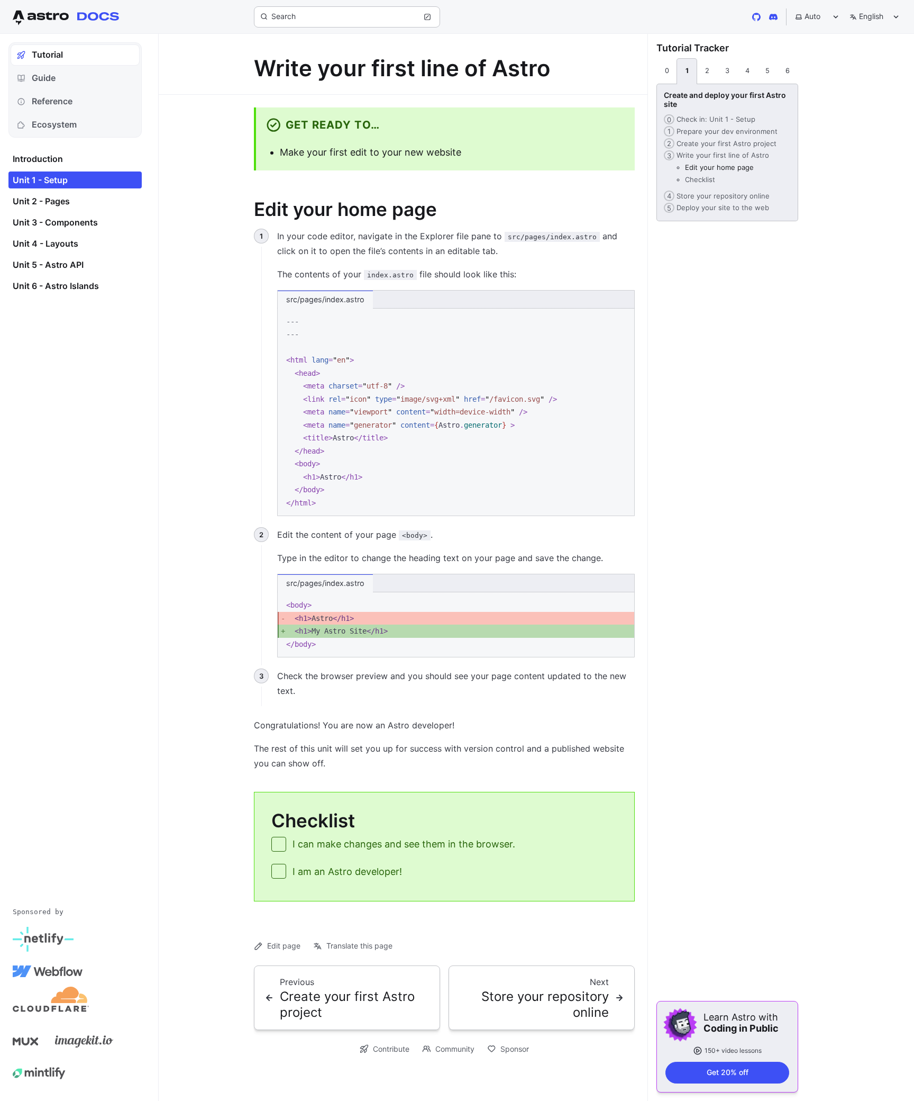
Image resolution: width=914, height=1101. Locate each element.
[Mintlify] (39, 1073)
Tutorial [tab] (47, 54)
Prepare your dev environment (721, 131)
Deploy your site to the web (716, 207)
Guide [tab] (44, 78)
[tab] (667, 71)
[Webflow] (48, 971)
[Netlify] (43, 939)
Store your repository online (717, 196)
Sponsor (514, 1048)
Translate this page (359, 945)
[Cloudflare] (51, 1003)
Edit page (283, 945)
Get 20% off (727, 1072)
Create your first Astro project (720, 143)
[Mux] (25, 1041)
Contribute (391, 1048)
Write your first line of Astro (716, 155)
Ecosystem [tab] (54, 124)
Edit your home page (719, 167)
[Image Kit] (84, 1041)
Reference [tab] (52, 101)
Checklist (700, 179)
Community (454, 1048)
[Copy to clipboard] (621, 320)
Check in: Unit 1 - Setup (709, 119)
